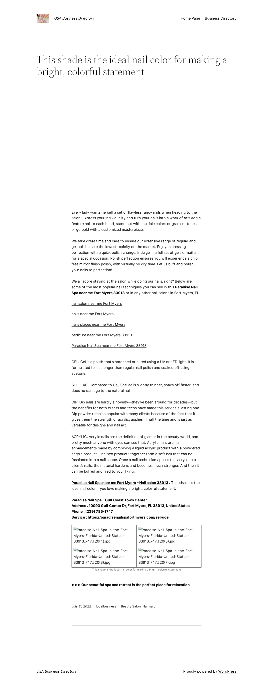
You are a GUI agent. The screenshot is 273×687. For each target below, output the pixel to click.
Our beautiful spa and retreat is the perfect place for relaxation (135, 585)
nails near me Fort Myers (93, 314)
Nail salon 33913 (153, 483)
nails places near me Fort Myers (98, 324)
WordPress (227, 671)
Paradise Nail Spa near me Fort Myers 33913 (109, 346)
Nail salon (149, 606)
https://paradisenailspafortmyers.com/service (128, 517)
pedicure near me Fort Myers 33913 (102, 335)
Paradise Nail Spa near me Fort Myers (104, 483)
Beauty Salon (131, 606)
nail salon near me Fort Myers (97, 303)
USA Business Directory (74, 18)
